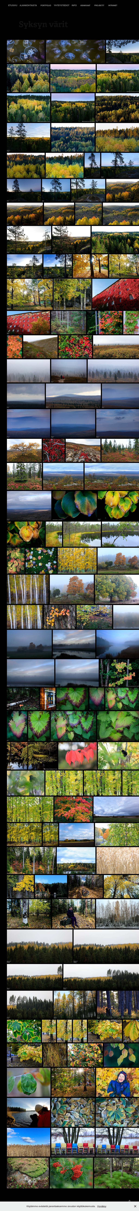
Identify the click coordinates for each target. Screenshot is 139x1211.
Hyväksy (101, 1206)
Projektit (99, 5)
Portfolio (46, 5)
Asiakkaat (85, 5)
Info (74, 5)
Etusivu (12, 5)
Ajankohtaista (28, 5)
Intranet (112, 5)
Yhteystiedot (61, 5)
